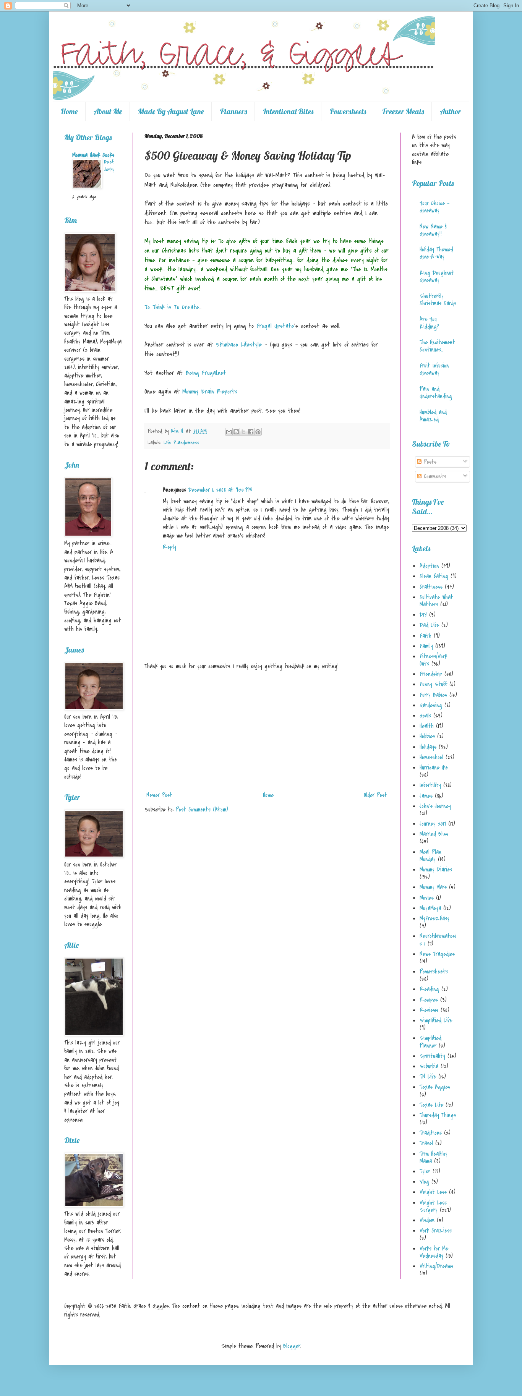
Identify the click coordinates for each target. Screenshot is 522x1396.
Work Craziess (436, 1230)
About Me (108, 111)
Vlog (424, 1181)
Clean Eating (434, 576)
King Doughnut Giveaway (437, 276)
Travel (426, 1143)
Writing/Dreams (436, 1266)
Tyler (425, 1171)
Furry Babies (433, 695)
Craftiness (431, 587)
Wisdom (427, 1220)
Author (450, 111)
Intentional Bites (288, 111)
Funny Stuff (433, 684)
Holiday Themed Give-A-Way (436, 253)
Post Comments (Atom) (202, 809)
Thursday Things (438, 1115)
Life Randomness (181, 442)
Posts (428, 462)
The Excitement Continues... (437, 346)
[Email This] (229, 432)
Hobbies (427, 736)
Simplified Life (436, 1020)
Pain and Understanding (436, 392)
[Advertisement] (266, 731)
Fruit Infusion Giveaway (434, 369)
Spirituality (432, 1056)
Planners (233, 111)
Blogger (291, 1346)
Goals (425, 715)
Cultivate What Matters (436, 601)
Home (69, 111)
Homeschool (431, 757)
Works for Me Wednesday (434, 1252)
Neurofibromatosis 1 (438, 939)
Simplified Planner (430, 1041)
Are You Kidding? (429, 323)
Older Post (375, 795)
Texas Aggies (435, 1087)
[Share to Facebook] (251, 432)
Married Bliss (434, 834)
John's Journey (435, 806)
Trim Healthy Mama (433, 1157)
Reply (169, 547)
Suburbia (429, 1066)
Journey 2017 (433, 823)
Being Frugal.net (205, 372)
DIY (423, 615)
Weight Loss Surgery (433, 1206)
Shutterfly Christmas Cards (438, 300)
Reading (429, 989)
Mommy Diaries (436, 869)
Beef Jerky (109, 165)
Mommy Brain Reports (209, 391)
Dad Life (429, 625)
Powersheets (347, 111)
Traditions (431, 1133)
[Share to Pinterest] (258, 432)
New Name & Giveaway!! (433, 230)
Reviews (429, 1010)
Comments (433, 476)
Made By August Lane (171, 111)
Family (426, 646)
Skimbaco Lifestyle (239, 344)
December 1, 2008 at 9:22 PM (220, 490)
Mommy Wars (433, 887)
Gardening (431, 705)
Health (427, 726)
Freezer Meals (403, 111)
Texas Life (431, 1105)
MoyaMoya (430, 908)
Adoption (429, 566)
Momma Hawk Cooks (93, 155)
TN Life (428, 1076)
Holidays (428, 747)
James (426, 796)
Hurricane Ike (434, 767)
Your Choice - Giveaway (434, 207)
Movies (427, 898)
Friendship (431, 674)
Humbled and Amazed (433, 416)
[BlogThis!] (236, 432)
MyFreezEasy (434, 918)
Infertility (430, 785)
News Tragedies (437, 954)
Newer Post (159, 795)
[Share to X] (243, 432)
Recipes (429, 1000)
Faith (425, 636)
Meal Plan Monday (430, 855)
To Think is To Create (171, 307)
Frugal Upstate (275, 325)
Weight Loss (433, 1192)
